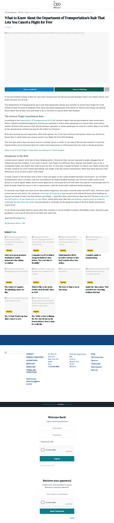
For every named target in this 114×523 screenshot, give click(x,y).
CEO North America (50, 404)
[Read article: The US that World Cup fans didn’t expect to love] (16, 305)
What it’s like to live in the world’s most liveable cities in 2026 (43, 289)
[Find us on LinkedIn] (7, 376)
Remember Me (47, 442)
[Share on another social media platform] (106, 89)
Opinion (94, 360)
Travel (8, 27)
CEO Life (94, 370)
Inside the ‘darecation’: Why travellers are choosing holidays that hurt (97, 289)
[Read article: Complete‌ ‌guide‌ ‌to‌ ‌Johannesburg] (97, 244)
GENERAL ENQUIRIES (34, 357)
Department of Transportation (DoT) (36, 120)
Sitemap (68, 404)
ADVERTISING (31, 360)
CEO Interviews (97, 357)
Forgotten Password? (47, 465)
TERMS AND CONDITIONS (31, 371)
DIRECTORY (31, 367)
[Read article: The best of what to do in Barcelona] (70, 276)
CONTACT (30, 354)
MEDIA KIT (30, 364)
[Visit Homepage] (57, 4)
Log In (72, 518)
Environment (96, 367)
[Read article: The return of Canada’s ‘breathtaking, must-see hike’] (16, 276)
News (93, 354)
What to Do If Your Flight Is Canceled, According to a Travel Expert (34, 150)
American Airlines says (50, 193)
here (23, 218)
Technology (95, 364)
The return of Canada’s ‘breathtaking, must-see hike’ (14, 289)
